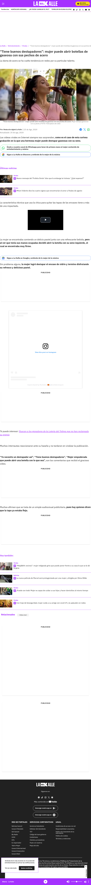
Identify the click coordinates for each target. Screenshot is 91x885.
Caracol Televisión (17, 829)
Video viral (23, 615)
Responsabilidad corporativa (65, 829)
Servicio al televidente (37, 826)
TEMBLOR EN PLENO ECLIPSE (61, 9)
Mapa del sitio (34, 845)
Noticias (16, 575)
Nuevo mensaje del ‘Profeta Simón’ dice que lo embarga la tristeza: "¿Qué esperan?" (50, 178)
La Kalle (3, 46)
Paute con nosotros (36, 843)
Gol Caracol (15, 832)
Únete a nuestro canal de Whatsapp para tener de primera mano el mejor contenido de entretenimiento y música (43, 148)
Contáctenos (34, 837)
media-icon (45, 882)
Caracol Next (16, 854)
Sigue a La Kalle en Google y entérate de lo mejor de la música (33, 258)
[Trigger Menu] (3, 3)
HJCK (13, 837)
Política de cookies (62, 836)
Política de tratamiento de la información (65, 832)
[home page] (46, 3)
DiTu (13, 840)
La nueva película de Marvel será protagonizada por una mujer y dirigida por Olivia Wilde (52, 578)
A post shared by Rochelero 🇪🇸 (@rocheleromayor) (45, 385)
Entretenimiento (14, 46)
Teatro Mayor (16, 845)
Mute (68, 881)
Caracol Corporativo (18, 851)
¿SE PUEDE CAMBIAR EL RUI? (39, 9)
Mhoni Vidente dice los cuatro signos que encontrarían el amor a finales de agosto (49, 191)
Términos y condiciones (63, 839)
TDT (31, 832)
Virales (24, 46)
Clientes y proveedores (37, 840)
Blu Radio (15, 834)
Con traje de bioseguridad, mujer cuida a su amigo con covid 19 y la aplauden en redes (51, 603)
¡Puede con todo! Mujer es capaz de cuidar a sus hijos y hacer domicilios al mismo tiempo (52, 590)
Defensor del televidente (38, 829)
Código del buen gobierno (38, 834)
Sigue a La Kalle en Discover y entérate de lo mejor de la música (33, 154)
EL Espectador (16, 843)
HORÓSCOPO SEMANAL (19, 9)
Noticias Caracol (17, 826)
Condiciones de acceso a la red (66, 826)
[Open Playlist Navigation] (88, 882)
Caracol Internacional (19, 848)
